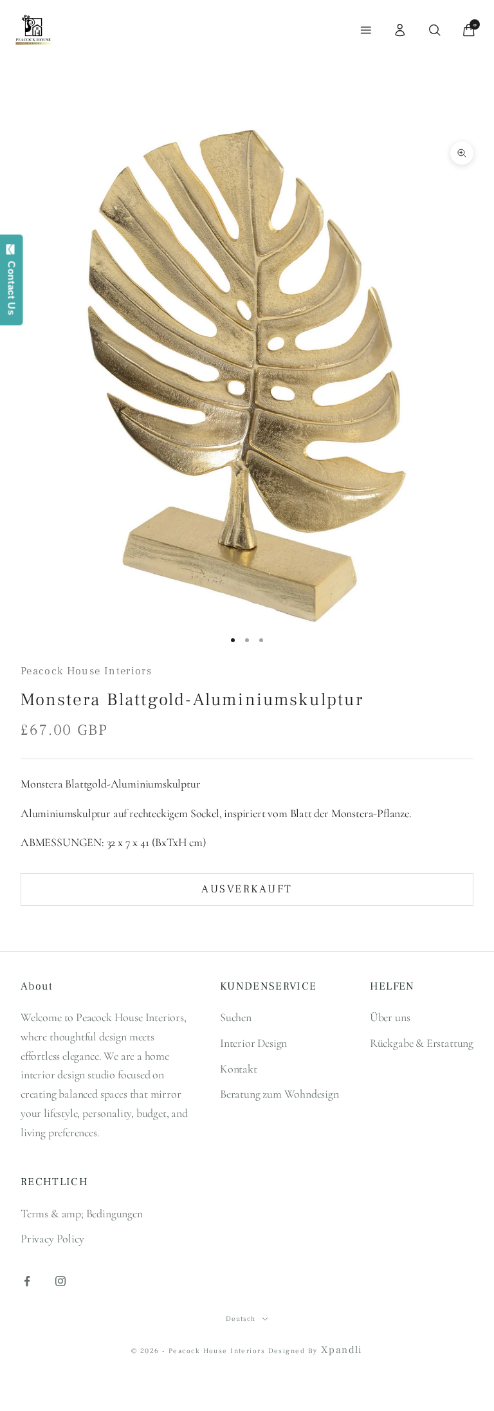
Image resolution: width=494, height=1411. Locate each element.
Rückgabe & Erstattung (421, 1043)
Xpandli (342, 1349)
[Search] (435, 30)
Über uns (390, 1017)
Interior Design (253, 1043)
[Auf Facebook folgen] (27, 1281)
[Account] (400, 30)
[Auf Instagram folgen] (60, 1281)
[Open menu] (366, 30)
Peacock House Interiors (86, 671)
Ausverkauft (247, 889)
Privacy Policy (52, 1238)
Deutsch (240, 1318)
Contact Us (11, 285)
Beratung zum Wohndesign (279, 1094)
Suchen (236, 1017)
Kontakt (238, 1069)
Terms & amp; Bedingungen (82, 1213)
